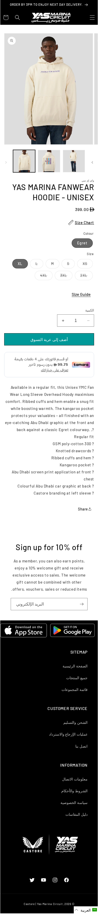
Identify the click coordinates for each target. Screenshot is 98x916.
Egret (82, 243)
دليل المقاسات (76, 814)
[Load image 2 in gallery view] (49, 161)
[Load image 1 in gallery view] (24, 161)
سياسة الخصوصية (74, 802)
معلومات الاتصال (75, 779)
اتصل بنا (81, 746)
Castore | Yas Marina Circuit (43, 904)
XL (20, 263)
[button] (92, 17)
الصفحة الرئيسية (75, 666)
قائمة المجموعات (75, 689)
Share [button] (83, 509)
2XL (81, 276)
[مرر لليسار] (6, 162)
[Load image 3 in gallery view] (74, 161)
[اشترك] (81, 604)
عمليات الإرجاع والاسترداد (68, 734)
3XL (61, 276)
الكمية (89, 310)
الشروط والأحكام (74, 791)
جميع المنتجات (77, 678)
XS (82, 264)
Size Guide (81, 294)
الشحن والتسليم (75, 722)
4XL (41, 276)
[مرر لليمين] (92, 162)
